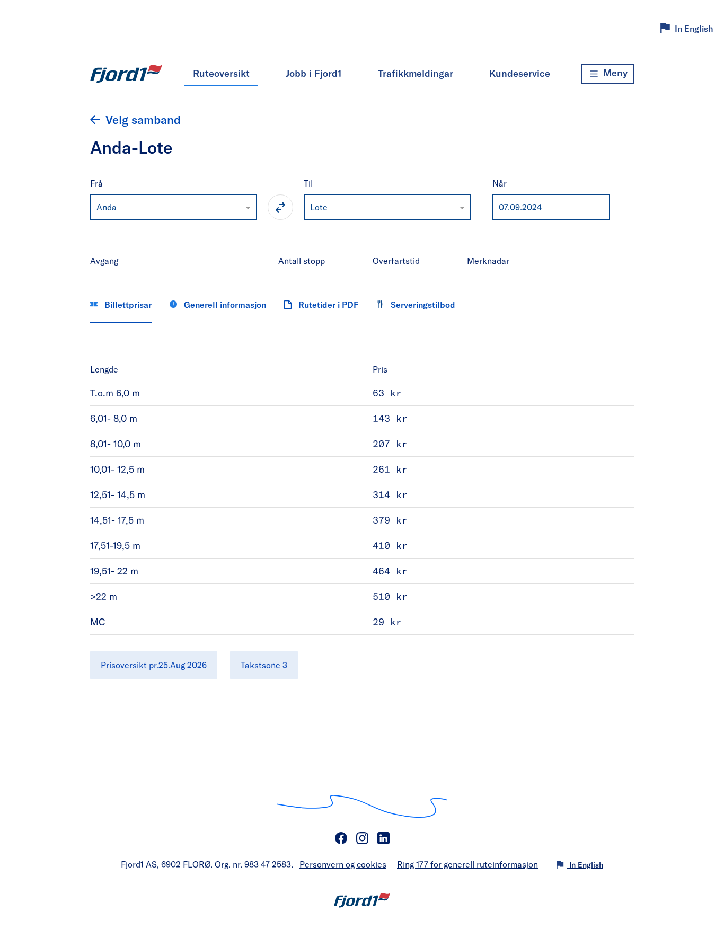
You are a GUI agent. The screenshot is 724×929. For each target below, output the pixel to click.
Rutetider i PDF (327, 304)
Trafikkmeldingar (415, 73)
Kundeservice (519, 73)
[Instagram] (362, 838)
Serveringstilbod (422, 304)
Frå (96, 183)
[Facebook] (340, 838)
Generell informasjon (224, 304)
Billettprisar (127, 304)
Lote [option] (319, 207)
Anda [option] (106, 207)
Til (308, 183)
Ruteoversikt (221, 73)
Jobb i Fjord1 (314, 73)
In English (694, 28)
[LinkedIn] (383, 838)
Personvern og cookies (342, 864)
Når (499, 183)
